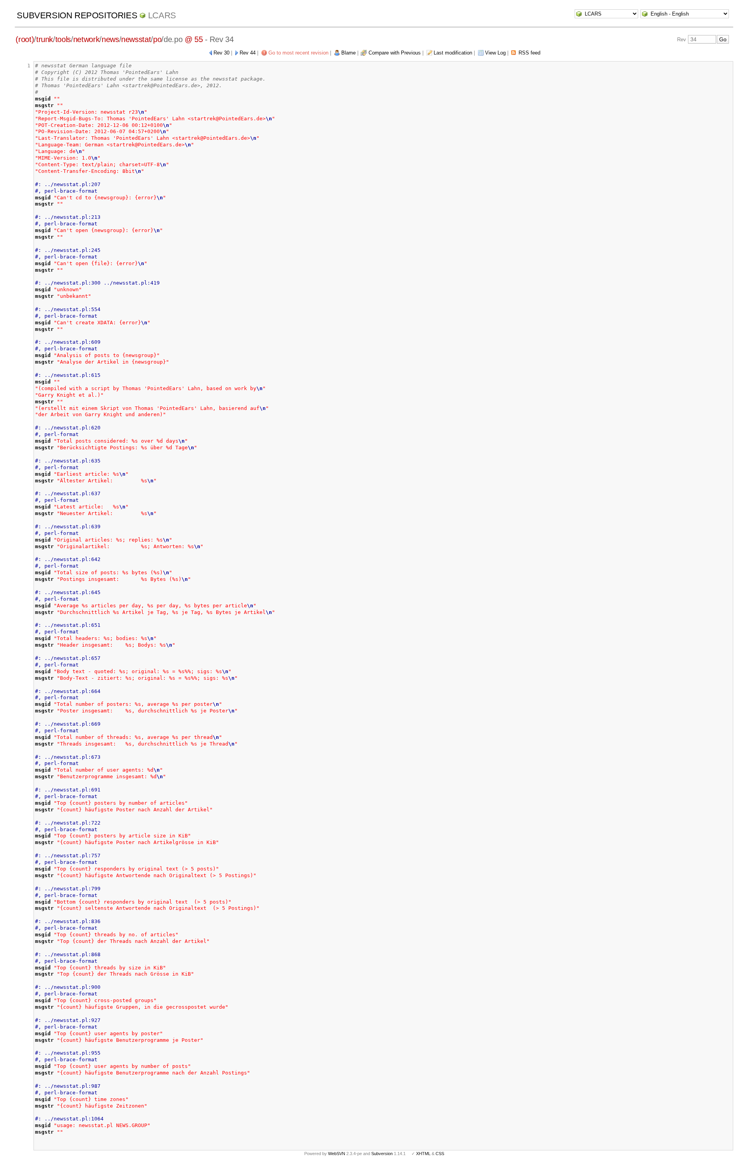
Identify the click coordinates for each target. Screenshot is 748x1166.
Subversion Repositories (77, 15)
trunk (44, 39)
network (86, 39)
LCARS (162, 15)
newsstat (136, 39)
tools (63, 39)
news (110, 39)
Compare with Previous (395, 53)
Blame (348, 53)
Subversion (382, 1153)
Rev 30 (221, 53)
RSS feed (529, 53)
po (157, 39)
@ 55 (194, 39)
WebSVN (336, 1153)
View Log (495, 53)
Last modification (453, 53)
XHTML (423, 1153)
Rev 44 (248, 53)
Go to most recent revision (298, 53)
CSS (440, 1153)
